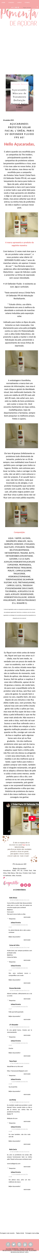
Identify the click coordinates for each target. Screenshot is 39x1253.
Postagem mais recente (7, 1233)
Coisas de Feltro (14, 945)
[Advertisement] (19, 50)
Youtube (18, 875)
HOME (3, 2)
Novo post (10, 912)
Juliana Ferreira (16, 923)
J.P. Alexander (13, 1025)
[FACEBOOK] (8, 1245)
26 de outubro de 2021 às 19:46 (19, 947)
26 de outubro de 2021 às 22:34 (19, 1027)
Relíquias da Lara (12, 1118)
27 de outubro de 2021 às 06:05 (19, 1063)
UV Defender (7, 875)
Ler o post (19, 112)
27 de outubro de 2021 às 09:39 (19, 1102)
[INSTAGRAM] (19, 1245)
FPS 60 (19, 870)
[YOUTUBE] (25, 1245)
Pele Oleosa (11, 873)
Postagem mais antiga (32, 1233)
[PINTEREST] (30, 1245)
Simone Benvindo (15, 988)
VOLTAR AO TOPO (22, 1252)
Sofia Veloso (13, 898)
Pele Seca (19, 873)
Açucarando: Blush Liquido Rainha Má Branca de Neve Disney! (19, 96)
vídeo (13, 875)
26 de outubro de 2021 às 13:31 (19, 900)
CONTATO (11, 2)
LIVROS (19, 2)
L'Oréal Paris (28, 870)
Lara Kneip (12, 1100)
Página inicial (20, 1233)
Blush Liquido (19, 84)
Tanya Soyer (13, 1061)
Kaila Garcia (13, 1149)
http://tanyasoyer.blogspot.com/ (17, 1071)
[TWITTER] (13, 1245)
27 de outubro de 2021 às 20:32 (19, 1151)
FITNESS (27, 2)
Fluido (14, 870)
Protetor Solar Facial (29, 873)
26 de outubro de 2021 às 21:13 (19, 990)
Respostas (12, 919)
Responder (27, 917)
